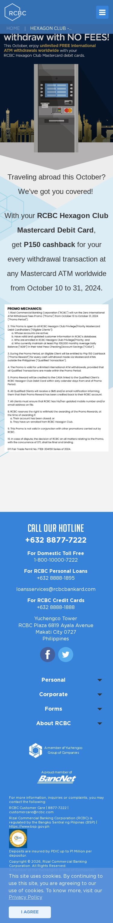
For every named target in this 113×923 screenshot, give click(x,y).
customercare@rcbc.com (31, 812)
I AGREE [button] (30, 912)
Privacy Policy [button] (25, 897)
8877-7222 (57, 808)
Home (13, 29)
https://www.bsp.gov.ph (29, 826)
